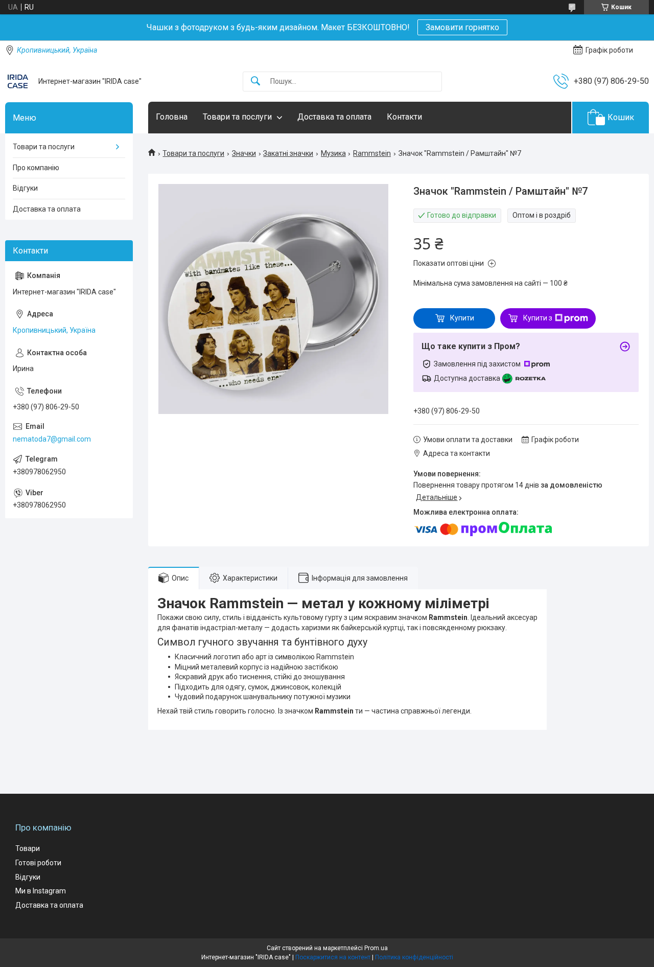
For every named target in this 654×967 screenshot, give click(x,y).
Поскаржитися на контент (332, 957)
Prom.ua (376, 948)
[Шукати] (255, 81)
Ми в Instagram (40, 891)
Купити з (537, 318)
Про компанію (36, 168)
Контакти (404, 117)
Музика (333, 153)
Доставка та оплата (334, 117)
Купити (462, 318)
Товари (27, 848)
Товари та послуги (237, 117)
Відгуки (25, 188)
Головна (172, 117)
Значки (244, 153)
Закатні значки (288, 153)
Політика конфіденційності (414, 957)
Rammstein (372, 153)
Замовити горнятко (462, 27)
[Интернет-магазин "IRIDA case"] (18, 81)
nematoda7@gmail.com (52, 439)
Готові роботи (38, 863)
